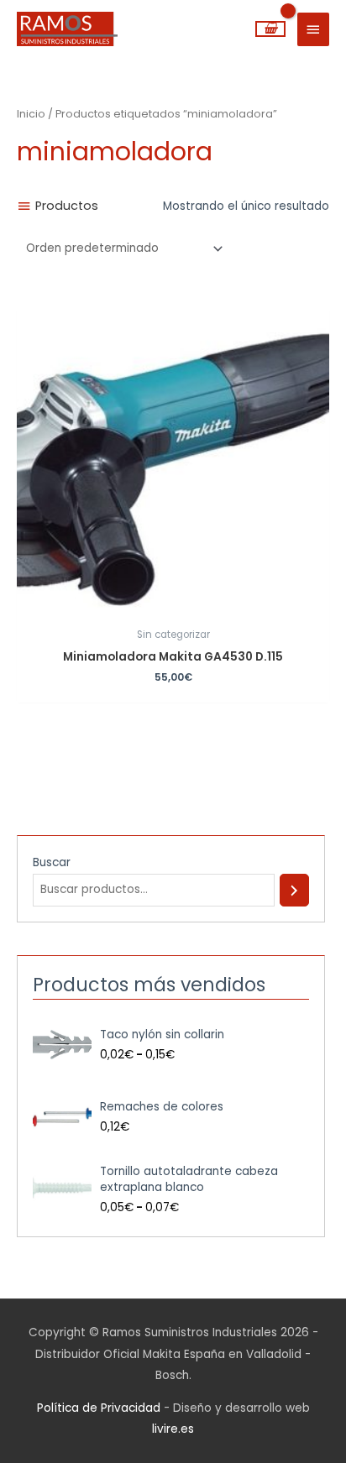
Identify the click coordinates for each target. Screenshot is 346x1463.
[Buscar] (294, 890)
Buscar (52, 862)
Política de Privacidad (98, 1408)
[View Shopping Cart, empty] (270, 29)
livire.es (173, 1429)
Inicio (31, 114)
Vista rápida (173, 607)
